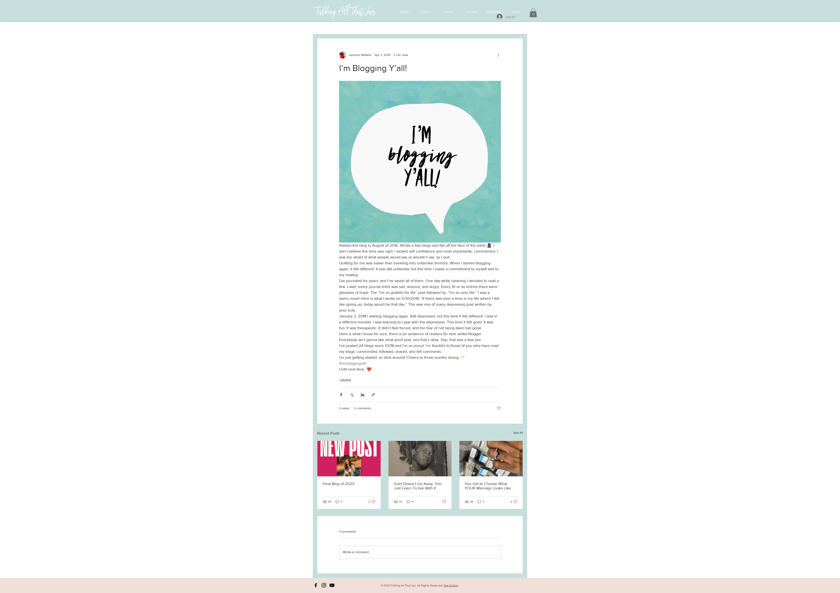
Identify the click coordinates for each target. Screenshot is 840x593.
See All (518, 432)
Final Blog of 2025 (339, 484)
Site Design (451, 585)
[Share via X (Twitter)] (352, 395)
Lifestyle (345, 379)
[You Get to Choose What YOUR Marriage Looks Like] (491, 458)
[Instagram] (324, 585)
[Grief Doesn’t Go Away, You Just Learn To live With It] (420, 458)
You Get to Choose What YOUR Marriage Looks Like (488, 486)
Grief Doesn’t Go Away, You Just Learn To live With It (418, 486)
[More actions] (498, 55)
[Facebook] (316, 585)
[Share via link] (373, 395)
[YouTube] (332, 585)
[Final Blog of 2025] (349, 458)
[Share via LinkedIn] (362, 395)
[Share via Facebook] (341, 395)
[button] (533, 12)
